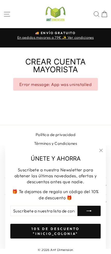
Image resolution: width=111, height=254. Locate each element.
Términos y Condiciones (55, 143)
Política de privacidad (55, 134)
